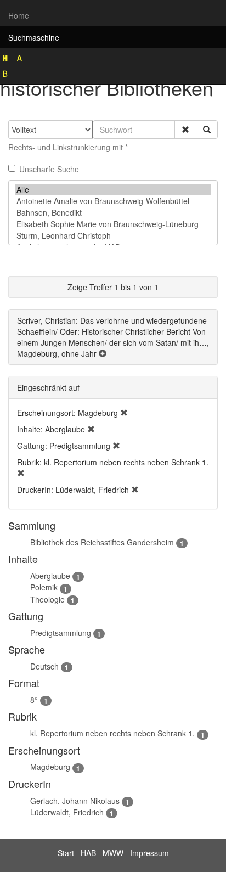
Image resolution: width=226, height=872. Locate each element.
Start (66, 852)
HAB (88, 852)
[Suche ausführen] (207, 129)
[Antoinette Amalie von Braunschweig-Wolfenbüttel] (113, 201)
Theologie (47, 599)
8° (34, 699)
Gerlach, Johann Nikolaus (75, 800)
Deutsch (44, 666)
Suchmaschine (33, 37)
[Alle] (113, 189)
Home (18, 15)
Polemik (44, 587)
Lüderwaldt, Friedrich (67, 812)
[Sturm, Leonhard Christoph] (113, 235)
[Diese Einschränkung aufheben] (124, 412)
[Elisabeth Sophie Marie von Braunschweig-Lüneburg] (113, 224)
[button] (185, 129)
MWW (113, 852)
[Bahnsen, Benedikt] (113, 212)
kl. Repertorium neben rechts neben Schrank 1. (112, 733)
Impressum (149, 852)
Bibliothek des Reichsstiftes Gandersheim (102, 542)
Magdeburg (50, 766)
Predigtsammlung (60, 632)
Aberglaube (50, 575)
